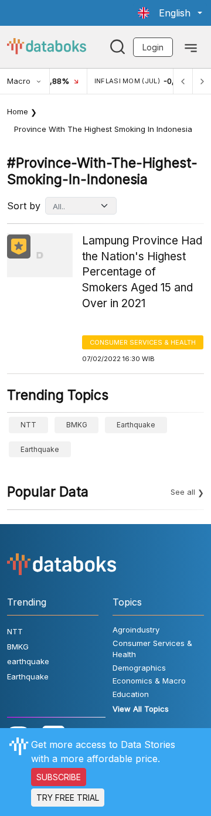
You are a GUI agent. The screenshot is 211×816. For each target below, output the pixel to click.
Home (17, 111)
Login (153, 47)
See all (183, 492)
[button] (170, 13)
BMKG (76, 424)
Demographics (139, 667)
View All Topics (141, 708)
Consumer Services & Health (143, 342)
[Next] (201, 81)
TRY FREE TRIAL (67, 798)
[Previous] (182, 81)
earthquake (136, 424)
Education (131, 694)
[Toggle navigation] (191, 47)
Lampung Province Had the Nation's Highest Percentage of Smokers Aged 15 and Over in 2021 (142, 272)
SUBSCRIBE (58, 777)
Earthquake (40, 449)
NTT (28, 424)
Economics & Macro (149, 680)
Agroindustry (136, 629)
